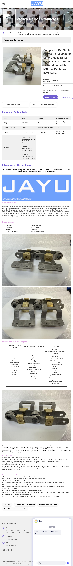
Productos (13, 33)
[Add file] (35, 563)
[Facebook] (7, 550)
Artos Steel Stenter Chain (48, 504)
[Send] (68, 563)
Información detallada (16, 105)
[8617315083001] (11, 550)
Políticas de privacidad (9, 561)
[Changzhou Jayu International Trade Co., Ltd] (37, 3)
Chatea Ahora (65, 97)
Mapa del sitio (22, 561)
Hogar (7, 33)
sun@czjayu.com (11, 545)
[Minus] (68, 521)
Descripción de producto (43, 105)
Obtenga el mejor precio (52, 97)
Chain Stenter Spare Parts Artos (15, 509)
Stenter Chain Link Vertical (25, 504)
